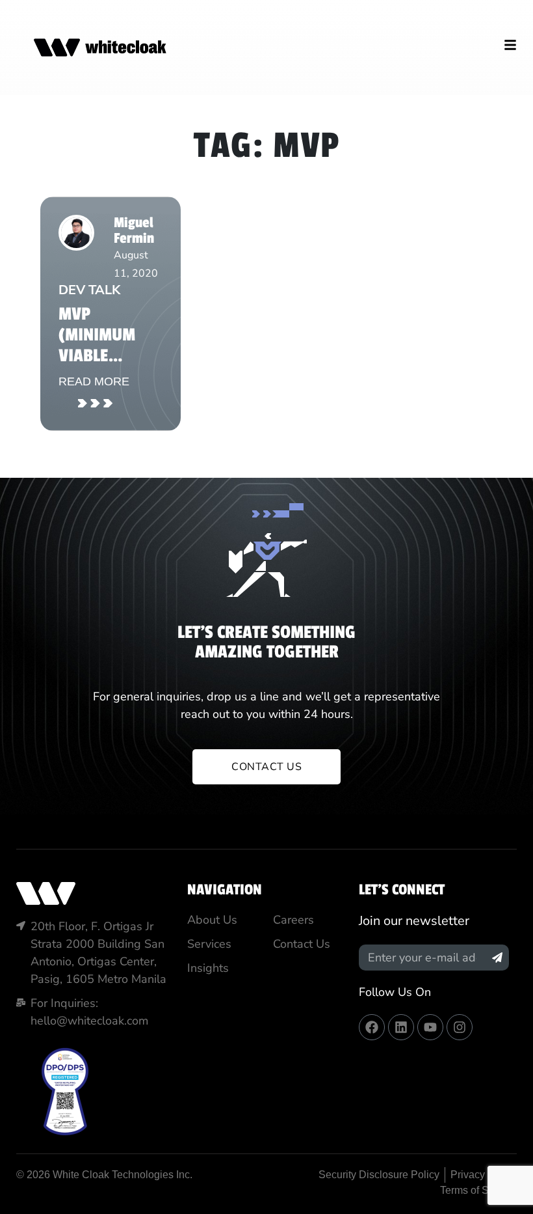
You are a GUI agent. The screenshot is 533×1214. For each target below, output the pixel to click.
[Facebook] (372, 1027)
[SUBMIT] (497, 958)
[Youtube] (430, 1027)
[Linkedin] (401, 1027)
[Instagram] (460, 1027)
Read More (93, 381)
